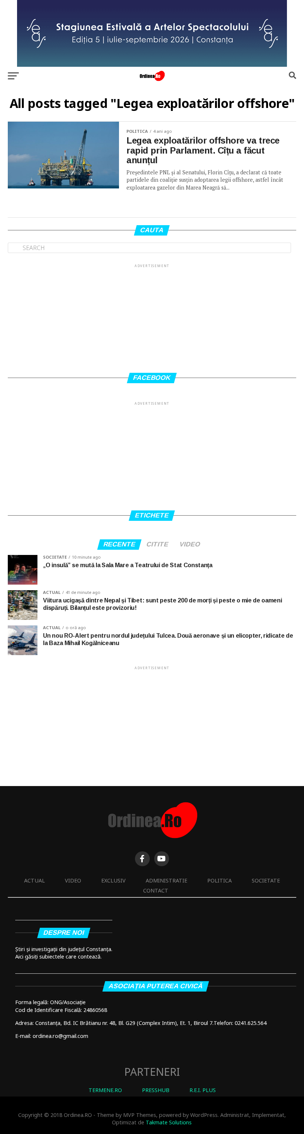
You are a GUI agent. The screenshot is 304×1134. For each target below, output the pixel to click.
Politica (219, 880)
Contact (155, 890)
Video (73, 880)
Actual (34, 880)
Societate (266, 880)
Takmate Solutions (169, 1122)
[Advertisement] (152, 315)
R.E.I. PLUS (202, 1090)
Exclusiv (113, 880)
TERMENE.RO (105, 1090)
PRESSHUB (155, 1090)
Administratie (166, 880)
